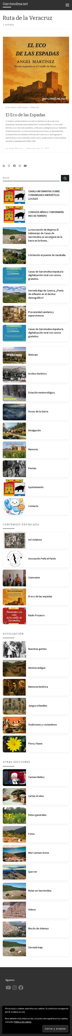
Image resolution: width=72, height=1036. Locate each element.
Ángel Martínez (16, 148)
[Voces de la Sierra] (14, 412)
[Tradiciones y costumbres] (14, 725)
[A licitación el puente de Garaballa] (14, 255)
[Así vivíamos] (14, 540)
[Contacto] (14, 506)
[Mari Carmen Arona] (14, 853)
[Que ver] (14, 872)
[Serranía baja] (14, 948)
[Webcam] (14, 355)
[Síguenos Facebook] (14, 166)
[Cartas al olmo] (14, 796)
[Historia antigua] (14, 668)
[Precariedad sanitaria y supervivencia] (14, 314)
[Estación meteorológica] (14, 393)
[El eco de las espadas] (14, 597)
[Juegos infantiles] (14, 706)
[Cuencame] (14, 578)
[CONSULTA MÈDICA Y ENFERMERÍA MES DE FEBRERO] (14, 214)
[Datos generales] (14, 815)
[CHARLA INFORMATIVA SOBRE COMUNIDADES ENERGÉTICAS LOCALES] (14, 195)
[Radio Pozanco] (14, 616)
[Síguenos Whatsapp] (9, 166)
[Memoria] (14, 449)
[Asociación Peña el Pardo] (14, 559)
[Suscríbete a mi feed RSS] (4, 166)
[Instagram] (20, 166)
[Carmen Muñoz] (14, 777)
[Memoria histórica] (14, 687)
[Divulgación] (14, 431)
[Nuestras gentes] (14, 649)
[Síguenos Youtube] (25, 166)
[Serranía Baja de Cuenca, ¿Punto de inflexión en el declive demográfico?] (14, 294)
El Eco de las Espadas (25, 114)
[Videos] (14, 910)
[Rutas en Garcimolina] (14, 891)
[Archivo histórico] (14, 374)
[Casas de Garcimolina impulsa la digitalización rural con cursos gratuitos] (14, 275)
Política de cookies (22, 1021)
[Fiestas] (14, 468)
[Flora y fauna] (14, 744)
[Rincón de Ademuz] (14, 929)
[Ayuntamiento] (14, 487)
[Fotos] (14, 834)
